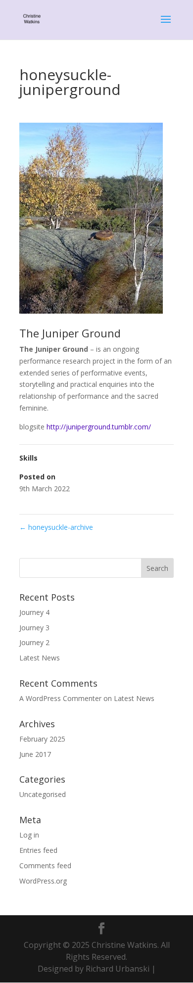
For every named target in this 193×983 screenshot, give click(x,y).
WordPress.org (43, 881)
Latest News (39, 657)
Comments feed (45, 865)
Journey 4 (34, 612)
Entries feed (38, 850)
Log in (29, 835)
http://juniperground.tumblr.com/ (99, 426)
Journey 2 (34, 642)
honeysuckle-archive (56, 527)
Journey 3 (34, 627)
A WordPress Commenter (60, 698)
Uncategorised (42, 794)
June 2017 (35, 754)
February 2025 (42, 739)
